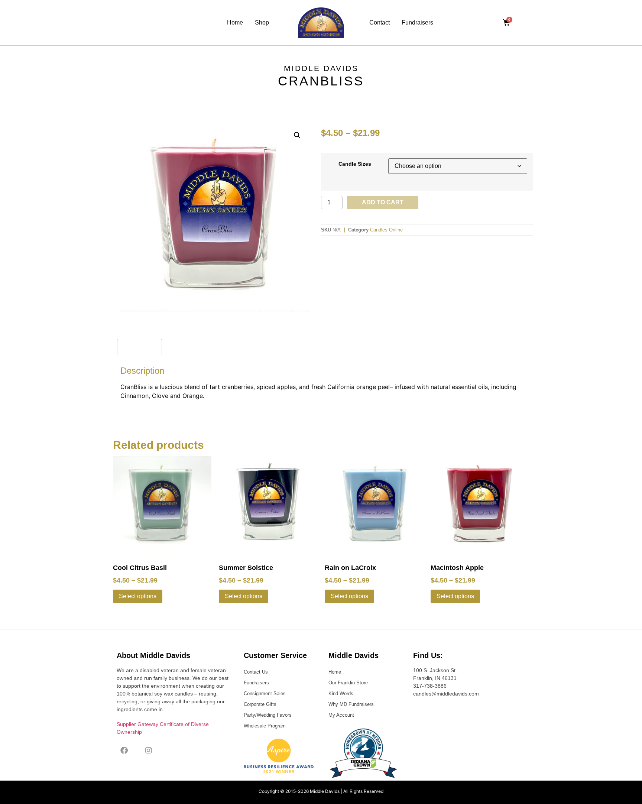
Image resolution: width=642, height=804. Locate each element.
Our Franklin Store (348, 682)
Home (235, 22)
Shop (262, 22)
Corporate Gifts (260, 704)
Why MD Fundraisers (351, 704)
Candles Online (386, 230)
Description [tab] (139, 347)
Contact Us (256, 672)
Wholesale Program (265, 726)
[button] (297, 135)
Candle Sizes (354, 163)
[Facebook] (124, 750)
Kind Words (340, 693)
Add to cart (382, 202)
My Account (341, 715)
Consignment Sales (265, 693)
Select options (137, 596)
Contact (379, 22)
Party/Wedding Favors (268, 715)
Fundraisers (417, 22)
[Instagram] (148, 750)
